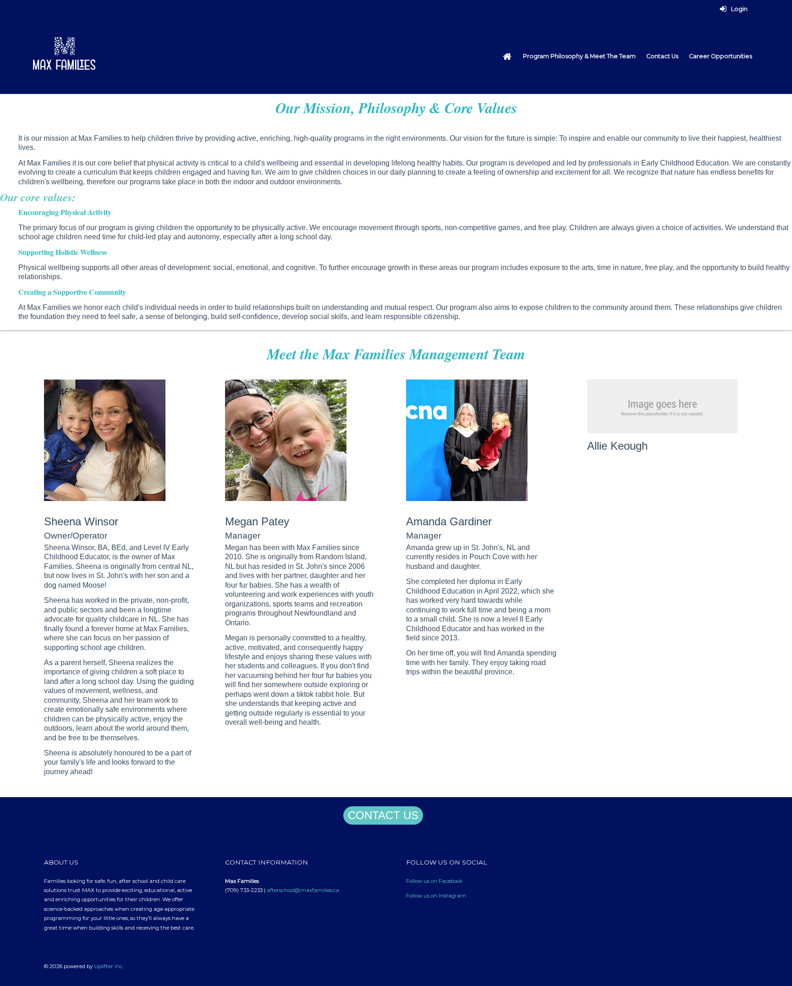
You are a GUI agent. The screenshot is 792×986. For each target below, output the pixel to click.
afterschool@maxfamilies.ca (303, 890)
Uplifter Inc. (108, 966)
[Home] (507, 56)
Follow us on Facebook (434, 881)
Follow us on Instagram (436, 895)
